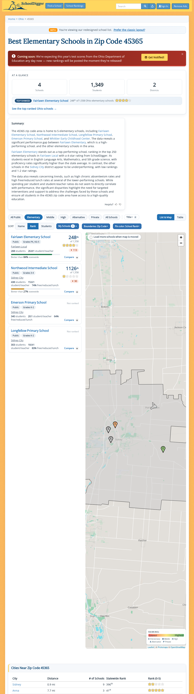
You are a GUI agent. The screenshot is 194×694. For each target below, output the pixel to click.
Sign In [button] (164, 6)
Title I (131, 217)
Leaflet (151, 647)
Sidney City (37, 167)
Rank (33, 226)
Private (95, 217)
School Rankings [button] (74, 5)
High (63, 217)
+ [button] (181, 237)
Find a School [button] (54, 5)
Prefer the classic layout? (129, 30)
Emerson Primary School (27, 138)
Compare (69, 257)
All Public (16, 217)
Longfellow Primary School (95, 135)
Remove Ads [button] (180, 6)
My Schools (66, 226)
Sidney (17, 684)
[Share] (152, 6)
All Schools (111, 217)
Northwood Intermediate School (57, 135)
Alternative (78, 217)
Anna (16, 690)
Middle (50, 217)
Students (46, 226)
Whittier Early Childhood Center (70, 138)
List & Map (166, 217)
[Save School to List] (77, 257)
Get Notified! (156, 57)
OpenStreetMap (178, 647)
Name (21, 226)
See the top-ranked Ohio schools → (34, 108)
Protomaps (163, 647)
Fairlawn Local (49, 155)
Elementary (33, 217)
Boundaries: (95, 226)
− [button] (181, 243)
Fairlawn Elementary (73, 142)
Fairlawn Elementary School (50, 100)
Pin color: (126, 226)
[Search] (145, 6)
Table (180, 217)
